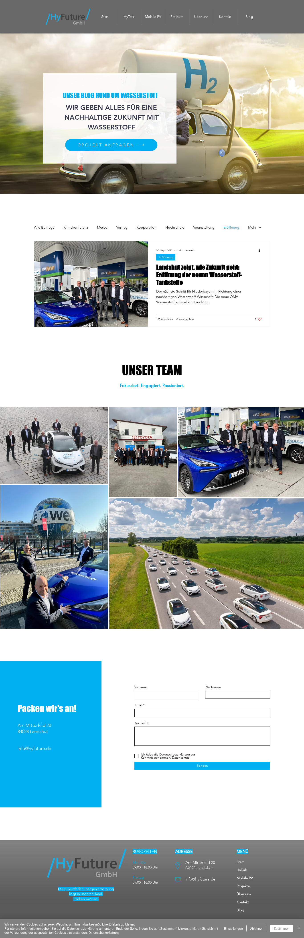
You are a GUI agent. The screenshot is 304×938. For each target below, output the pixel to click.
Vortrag (122, 227)
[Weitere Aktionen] (261, 250)
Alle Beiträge (44, 227)
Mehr (252, 227)
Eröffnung (231, 227)
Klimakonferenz (75, 227)
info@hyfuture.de (34, 748)
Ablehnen (256, 928)
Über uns (244, 894)
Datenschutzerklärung (104, 932)
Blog (240, 910)
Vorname (140, 687)
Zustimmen (282, 928)
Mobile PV (245, 878)
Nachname (213, 687)
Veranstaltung (204, 227)
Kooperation (146, 227)
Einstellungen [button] (233, 928)
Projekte (243, 886)
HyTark (242, 870)
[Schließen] (298, 928)
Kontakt (243, 902)
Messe (102, 227)
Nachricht (141, 723)
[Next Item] (296, 518)
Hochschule (174, 227)
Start (240, 862)
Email (138, 705)
